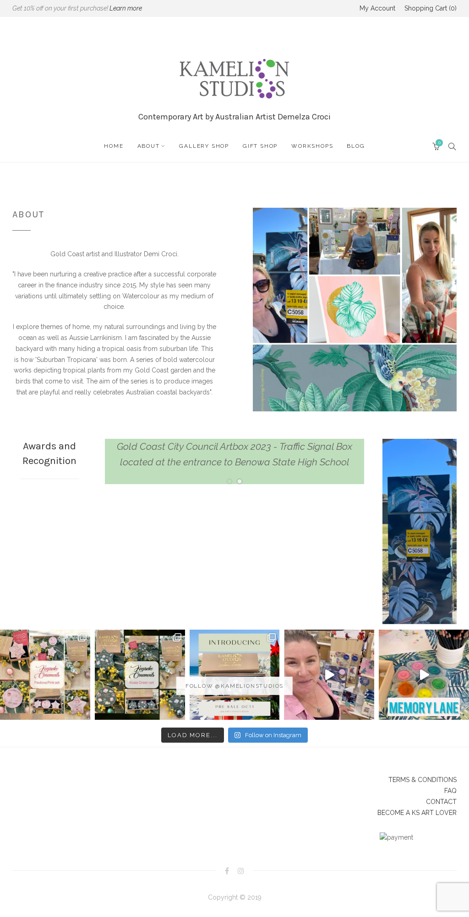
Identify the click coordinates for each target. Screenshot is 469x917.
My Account (377, 8)
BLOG (356, 146)
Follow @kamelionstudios (234, 686)
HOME (113, 146)
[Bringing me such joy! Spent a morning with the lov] (424, 675)
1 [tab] (229, 466)
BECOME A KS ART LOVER (417, 812)
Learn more (125, 8)
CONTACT (441, 801)
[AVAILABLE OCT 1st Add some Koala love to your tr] (140, 675)
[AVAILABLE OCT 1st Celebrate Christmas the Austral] (45, 675)
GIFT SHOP (260, 146)
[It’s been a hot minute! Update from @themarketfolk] (329, 675)
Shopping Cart (429, 8)
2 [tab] (239, 466)
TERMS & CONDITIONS (422, 779)
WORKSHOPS (312, 146)
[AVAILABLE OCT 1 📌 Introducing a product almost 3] (235, 675)
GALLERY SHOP (204, 146)
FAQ (450, 790)
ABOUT (148, 146)
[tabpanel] (235, 446)
